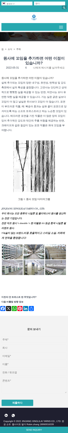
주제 (18, 49)
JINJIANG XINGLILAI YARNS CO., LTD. (23, 208)
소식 (10, 49)
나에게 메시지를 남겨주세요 (49, 67)
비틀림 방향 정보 (15, 301)
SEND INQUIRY (34, 430)
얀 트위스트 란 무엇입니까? (23, 297)
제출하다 (17, 402)
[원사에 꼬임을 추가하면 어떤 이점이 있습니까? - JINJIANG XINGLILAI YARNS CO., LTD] (34, 17)
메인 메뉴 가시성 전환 (61, 27)
